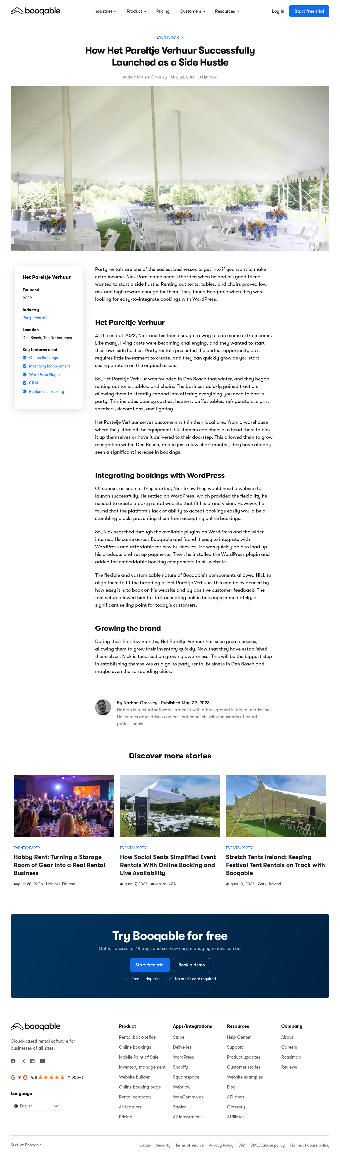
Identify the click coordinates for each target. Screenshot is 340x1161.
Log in (278, 11)
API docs (235, 1096)
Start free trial (309, 11)
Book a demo (191, 964)
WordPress (183, 1057)
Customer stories (243, 1067)
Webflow (181, 1087)
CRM (33, 383)
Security (163, 1145)
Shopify (180, 1067)
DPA (241, 1145)
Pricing (163, 11)
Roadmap (291, 1057)
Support (235, 1047)
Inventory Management (49, 366)
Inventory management (142, 1067)
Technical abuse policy (309, 1145)
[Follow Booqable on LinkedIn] (32, 1061)
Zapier (179, 1106)
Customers (191, 11)
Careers (289, 1047)
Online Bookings (43, 358)
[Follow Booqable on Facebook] (13, 1061)
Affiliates (235, 1116)
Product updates (243, 1057)
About (287, 1037)
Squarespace (186, 1077)
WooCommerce (188, 1096)
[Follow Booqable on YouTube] (42, 1061)
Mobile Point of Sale (138, 1057)
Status (145, 1145)
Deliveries (182, 1047)
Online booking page (140, 1087)
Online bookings (135, 1047)
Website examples (245, 1077)
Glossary (236, 1106)
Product (135, 11)
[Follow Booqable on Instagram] (23, 1061)
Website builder (134, 1077)
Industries (103, 11)
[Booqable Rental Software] (35, 11)
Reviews (289, 1067)
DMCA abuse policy (267, 1145)
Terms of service (189, 1145)
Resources (225, 11)
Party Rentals (35, 318)
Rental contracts (135, 1096)
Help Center (239, 1037)
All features (130, 1106)
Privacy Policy (221, 1145)
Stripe (178, 1037)
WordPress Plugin (44, 374)
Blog (231, 1087)
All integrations (188, 1116)
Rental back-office (137, 1037)
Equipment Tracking (46, 391)
